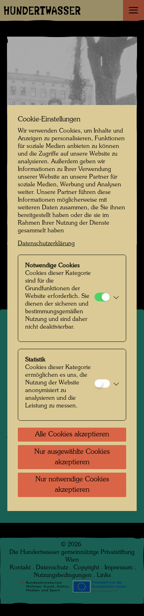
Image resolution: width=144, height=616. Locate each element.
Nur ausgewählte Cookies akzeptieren (72, 457)
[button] (116, 298)
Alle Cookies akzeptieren (72, 434)
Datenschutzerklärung (46, 244)
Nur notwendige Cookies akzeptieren (72, 485)
